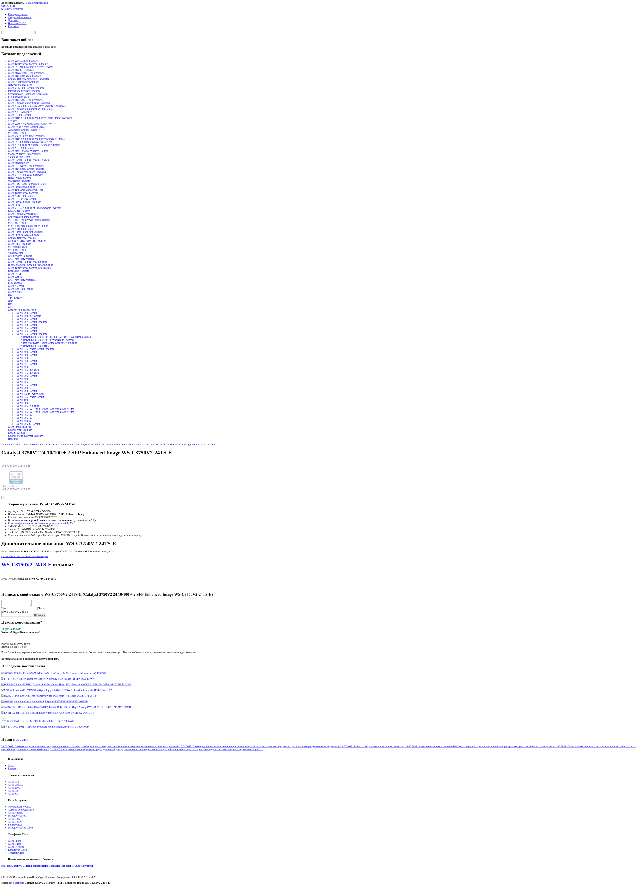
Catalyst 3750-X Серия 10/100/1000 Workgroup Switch (44, 408)
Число (41, 608)
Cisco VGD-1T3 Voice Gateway (25, 174)
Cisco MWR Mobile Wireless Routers (28, 150)
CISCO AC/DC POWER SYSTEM (27, 240)
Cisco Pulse (14, 204)
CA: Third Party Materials (22, 279)
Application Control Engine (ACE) (26, 129)
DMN (11, 303)
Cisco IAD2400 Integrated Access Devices (30, 66)
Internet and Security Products (24, 90)
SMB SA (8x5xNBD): (20, 526)
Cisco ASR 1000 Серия (21, 195)
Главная (5, 444)
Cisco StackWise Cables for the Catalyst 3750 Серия (49, 342)
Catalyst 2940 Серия (26, 390)
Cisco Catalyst (15, 821)
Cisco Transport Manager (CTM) (25, 189)
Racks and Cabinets (18, 270)
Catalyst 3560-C (23, 414)
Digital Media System (19, 177)
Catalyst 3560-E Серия (27, 369)
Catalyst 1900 (22, 399)
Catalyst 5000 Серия (26, 354)
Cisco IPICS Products (19, 243)
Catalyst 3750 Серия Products (31, 333)
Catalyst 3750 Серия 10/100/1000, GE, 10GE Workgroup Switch (56, 336)
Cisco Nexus (15, 291)
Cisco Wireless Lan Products (23, 60)
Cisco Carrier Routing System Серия (27, 261)
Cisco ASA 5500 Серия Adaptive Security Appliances (37, 105)
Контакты (13, 26)
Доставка (13, 20)
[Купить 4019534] (7, 701)
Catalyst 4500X (23, 420)
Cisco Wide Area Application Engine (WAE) (31, 123)
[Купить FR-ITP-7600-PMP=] (13, 726)
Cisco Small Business (19, 426)
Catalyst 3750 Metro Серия (29, 396)
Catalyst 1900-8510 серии (22, 309)
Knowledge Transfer (19, 210)
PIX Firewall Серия (18, 96)
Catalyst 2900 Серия (26, 312)
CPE (10, 306)
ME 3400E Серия (17, 246)
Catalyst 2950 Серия (26, 318)
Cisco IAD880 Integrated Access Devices (30, 141)
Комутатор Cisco (17, 849)
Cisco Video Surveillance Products (26, 135)
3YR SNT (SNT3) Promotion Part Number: (31, 532)
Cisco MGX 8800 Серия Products (26, 72)
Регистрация (40, 2)
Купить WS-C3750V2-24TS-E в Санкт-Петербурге (24, 556)
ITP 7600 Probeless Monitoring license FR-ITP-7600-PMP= (58, 726)
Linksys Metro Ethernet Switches (25, 435)
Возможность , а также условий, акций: (50, 520)
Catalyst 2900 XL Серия (28, 315)
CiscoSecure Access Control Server (26, 126)
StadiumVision (16, 252)
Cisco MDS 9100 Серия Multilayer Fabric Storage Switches (40, 117)
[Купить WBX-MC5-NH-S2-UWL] (16, 684)
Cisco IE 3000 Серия (19, 114)
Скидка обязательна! (20, 17)
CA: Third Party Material (21, 258)
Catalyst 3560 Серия (26, 330)
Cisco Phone (14, 840)
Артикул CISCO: (17, 511)
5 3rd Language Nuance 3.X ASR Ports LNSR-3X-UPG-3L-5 (61, 712)
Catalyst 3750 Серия (26, 384)
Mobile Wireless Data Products (24, 153)
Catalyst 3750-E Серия (27, 372)
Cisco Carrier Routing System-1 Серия (28, 159)
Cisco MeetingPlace (18, 162)
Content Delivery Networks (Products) (28, 78)
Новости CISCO (17, 23)
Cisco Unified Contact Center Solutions (29, 102)
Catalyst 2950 (22, 381)
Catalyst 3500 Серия (26, 324)
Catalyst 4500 (22, 366)
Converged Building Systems (23, 216)
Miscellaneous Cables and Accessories (28, 93)
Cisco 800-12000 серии (21, 288)
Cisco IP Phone (16, 846)
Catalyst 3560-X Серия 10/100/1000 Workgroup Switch (44, 411)
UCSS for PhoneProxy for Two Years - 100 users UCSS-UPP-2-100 (60, 695)
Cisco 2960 (14, 787)
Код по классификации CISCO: (26, 517)
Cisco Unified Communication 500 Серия (30, 108)
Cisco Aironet (15, 812)
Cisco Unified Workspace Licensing (27, 171)
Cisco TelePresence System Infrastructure (30, 267)
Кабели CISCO (16, 432)
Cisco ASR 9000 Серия (21, 228)
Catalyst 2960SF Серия (27, 423)
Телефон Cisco (16, 852)
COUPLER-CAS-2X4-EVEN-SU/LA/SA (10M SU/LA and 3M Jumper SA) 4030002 (60, 673)
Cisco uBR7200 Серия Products (25, 99)
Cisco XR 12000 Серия (21, 147)
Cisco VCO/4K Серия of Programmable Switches (34, 207)
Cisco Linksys (15, 784)
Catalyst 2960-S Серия (27, 405)
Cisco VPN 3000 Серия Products (26, 87)
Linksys (12, 768)
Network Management (20, 84)
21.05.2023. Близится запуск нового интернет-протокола (372, 746)
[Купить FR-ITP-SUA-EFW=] (13, 678)
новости (20, 739)
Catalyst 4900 (22, 378)
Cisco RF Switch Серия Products (26, 165)
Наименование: (17, 514)
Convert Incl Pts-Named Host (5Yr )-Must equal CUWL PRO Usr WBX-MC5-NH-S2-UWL (82, 684)
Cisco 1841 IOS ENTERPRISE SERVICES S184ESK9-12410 (40, 721)
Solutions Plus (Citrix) (19, 156)
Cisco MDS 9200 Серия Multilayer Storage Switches (36, 138)
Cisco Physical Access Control (24, 234)
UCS (10, 294)
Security (12, 120)
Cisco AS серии (16, 285)
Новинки (13, 438)
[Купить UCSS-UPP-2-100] (12, 695)
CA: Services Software (20, 255)
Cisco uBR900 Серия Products (24, 75)
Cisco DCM (14, 273)
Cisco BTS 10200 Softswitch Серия (27, 183)
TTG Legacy (15, 297)
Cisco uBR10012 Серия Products (26, 168)
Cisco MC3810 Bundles (21, 69)
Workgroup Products (19, 180)
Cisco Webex (15, 276)
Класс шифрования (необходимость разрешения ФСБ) (38, 523)
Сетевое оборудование (21, 809)
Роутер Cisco (15, 824)
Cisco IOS (13, 781)
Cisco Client (14, 843)
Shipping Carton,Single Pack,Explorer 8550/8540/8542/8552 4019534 (51, 701)
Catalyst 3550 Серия (26, 327)
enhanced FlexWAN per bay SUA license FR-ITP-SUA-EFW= (60, 678)
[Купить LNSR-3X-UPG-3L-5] (14, 712)
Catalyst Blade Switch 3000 (29, 393)
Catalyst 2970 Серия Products (31, 321)
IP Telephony (15, 282)
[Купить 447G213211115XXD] (14, 707)
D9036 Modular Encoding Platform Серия (30, 264)
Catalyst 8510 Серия (26, 363)
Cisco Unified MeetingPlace (23, 213)
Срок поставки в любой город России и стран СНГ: (37, 535)
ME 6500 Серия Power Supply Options (29, 219)
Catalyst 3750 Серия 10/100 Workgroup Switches (47, 339)
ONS (11, 300)
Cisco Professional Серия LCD (24, 186)
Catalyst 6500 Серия (26, 360)
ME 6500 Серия (17, 222)
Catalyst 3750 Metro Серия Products (34, 348)
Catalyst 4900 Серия (26, 351)
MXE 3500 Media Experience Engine (28, 225)
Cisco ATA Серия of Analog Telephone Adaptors (34, 144)
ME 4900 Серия (17, 249)
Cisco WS (13, 790)
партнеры (18, 882)
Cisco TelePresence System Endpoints (28, 63)
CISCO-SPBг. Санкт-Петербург (12, 7)
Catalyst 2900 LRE (25, 387)
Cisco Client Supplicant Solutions (25, 231)
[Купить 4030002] (7, 673)
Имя (3, 608)
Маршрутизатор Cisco (20, 827)
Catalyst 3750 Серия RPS (35, 345)
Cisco (11, 765)
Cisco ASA (14, 818)
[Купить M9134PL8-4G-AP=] (13, 690)
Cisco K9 (13, 793)
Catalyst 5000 (22, 402)
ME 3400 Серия (17, 132)
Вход (29, 2)
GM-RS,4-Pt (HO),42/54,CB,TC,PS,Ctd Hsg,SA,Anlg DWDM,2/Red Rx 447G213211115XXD (79, 707)
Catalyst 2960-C (23, 417)
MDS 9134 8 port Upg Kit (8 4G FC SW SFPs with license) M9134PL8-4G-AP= (70, 690)
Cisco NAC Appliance (20, 111)
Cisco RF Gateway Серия (22, 198)
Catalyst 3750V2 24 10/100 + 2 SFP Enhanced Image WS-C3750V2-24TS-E (175, 444)
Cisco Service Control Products (24, 201)
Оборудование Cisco (19, 806)
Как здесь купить (18, 14)
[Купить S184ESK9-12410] (3, 721)
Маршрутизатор (17, 815)
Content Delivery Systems (22, 237)
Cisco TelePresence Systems (23, 192)
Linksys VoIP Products (20, 429)
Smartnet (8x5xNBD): (20, 529)
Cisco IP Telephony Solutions (23, 81)
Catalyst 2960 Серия (26, 375)
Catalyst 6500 (22, 357)
